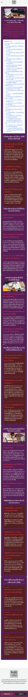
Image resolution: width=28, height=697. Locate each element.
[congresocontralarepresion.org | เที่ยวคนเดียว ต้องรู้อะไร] (14, 2)
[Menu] (2, 2)
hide (10, 41)
